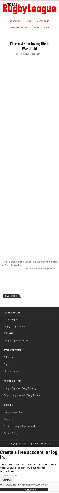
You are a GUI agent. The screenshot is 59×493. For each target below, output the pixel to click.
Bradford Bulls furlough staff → (42, 268)
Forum (35, 27)
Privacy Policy (11, 433)
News (28, 21)
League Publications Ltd (16, 411)
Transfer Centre (18, 27)
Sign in (7, 364)
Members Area (11, 371)
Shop (46, 27)
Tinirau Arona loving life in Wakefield (29, 46)
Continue (6, 479)
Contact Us (9, 419)
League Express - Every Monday (20, 388)
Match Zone (43, 21)
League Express (12, 319)
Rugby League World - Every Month (22, 395)
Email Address (7, 471)
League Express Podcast (16, 340)
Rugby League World (14, 326)
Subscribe (15, 21)
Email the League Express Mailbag (21, 426)
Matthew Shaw (22, 54)
